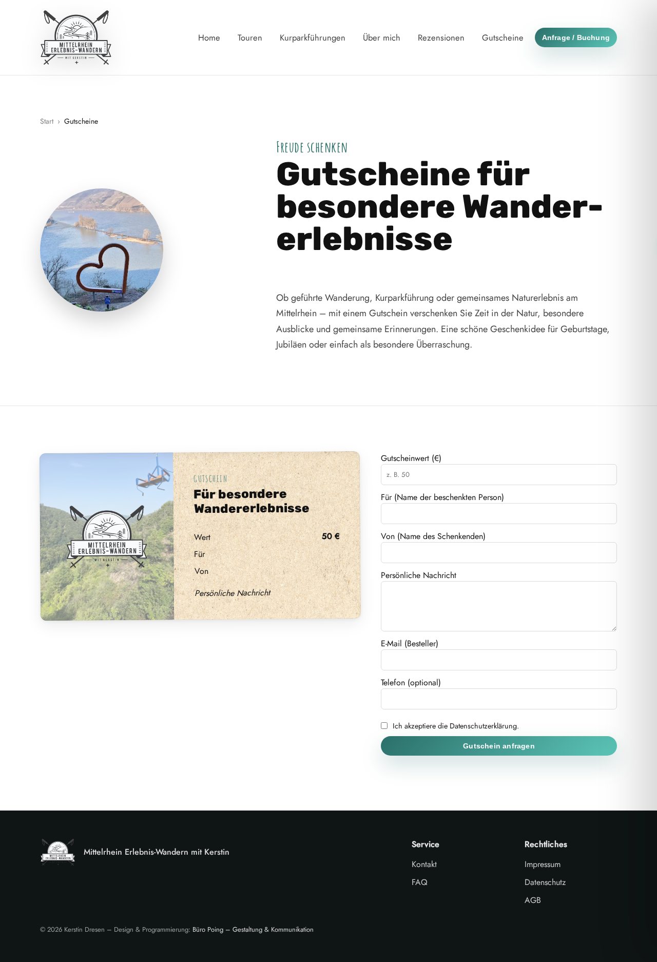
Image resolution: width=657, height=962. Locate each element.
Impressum (543, 864)
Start (46, 121)
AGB (533, 900)
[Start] (76, 37)
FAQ (420, 882)
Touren (250, 37)
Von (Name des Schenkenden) (433, 536)
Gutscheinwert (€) (411, 458)
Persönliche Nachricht (418, 575)
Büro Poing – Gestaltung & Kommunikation (253, 929)
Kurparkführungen (312, 37)
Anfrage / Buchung (576, 37)
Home (209, 37)
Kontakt (424, 864)
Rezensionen (441, 37)
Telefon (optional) (411, 682)
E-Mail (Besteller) (409, 643)
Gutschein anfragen (499, 746)
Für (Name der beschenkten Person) (442, 497)
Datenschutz (545, 882)
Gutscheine (503, 37)
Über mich (381, 37)
